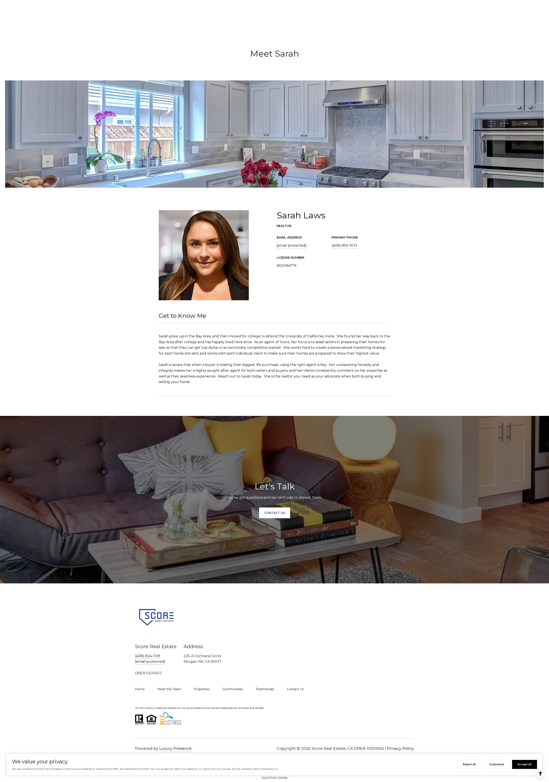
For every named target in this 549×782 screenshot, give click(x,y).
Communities (232, 689)
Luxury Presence (175, 748)
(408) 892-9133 (344, 245)
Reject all (469, 764)
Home (140, 689)
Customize (496, 764)
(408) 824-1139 (147, 656)
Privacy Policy (400, 748)
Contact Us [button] (274, 513)
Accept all (524, 764)
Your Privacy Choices (274, 777)
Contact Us (295, 689)
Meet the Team (169, 689)
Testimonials (265, 689)
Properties (202, 689)
